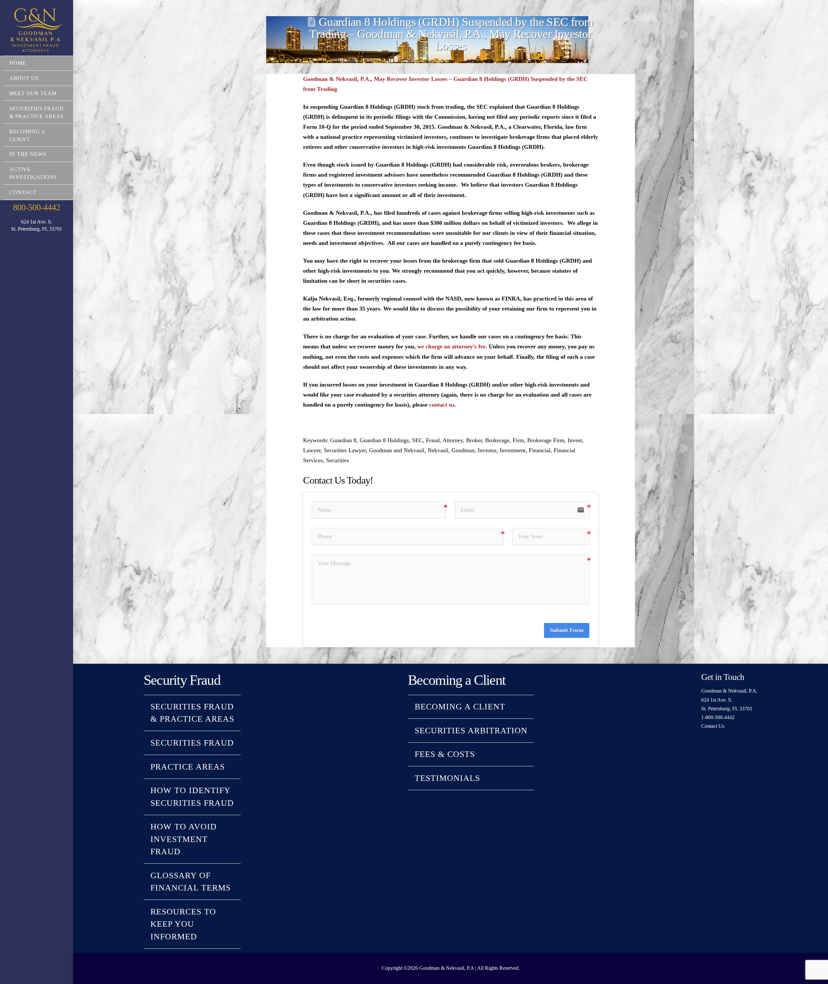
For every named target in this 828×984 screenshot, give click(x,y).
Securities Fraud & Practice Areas (36, 112)
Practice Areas (187, 766)
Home (17, 63)
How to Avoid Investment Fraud (183, 839)
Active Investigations (33, 173)
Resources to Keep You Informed (183, 924)
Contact (23, 192)
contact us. (442, 404)
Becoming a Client (27, 135)
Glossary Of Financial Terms (190, 881)
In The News (27, 154)
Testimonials (447, 778)
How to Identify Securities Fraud (192, 796)
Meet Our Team (33, 93)
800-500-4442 (36, 207)
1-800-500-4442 (718, 717)
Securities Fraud (192, 743)
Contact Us (712, 726)
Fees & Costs (445, 754)
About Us (23, 78)
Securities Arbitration (471, 730)
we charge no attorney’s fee (451, 346)
